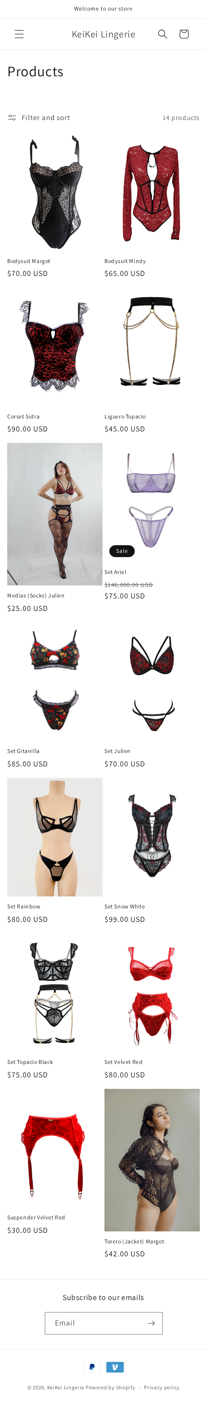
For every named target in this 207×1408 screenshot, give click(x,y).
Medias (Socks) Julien (36, 595)
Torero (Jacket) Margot (134, 1241)
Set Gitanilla (23, 750)
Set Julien (117, 750)
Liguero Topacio (125, 416)
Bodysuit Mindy (125, 260)
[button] (19, 34)
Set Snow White (124, 906)
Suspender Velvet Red (36, 1217)
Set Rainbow (24, 906)
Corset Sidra (23, 416)
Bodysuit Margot (29, 260)
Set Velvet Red (123, 1061)
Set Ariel (115, 571)
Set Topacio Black (30, 1061)
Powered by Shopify (110, 1387)
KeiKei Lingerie (66, 1387)
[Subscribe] (151, 1323)
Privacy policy (162, 1387)
